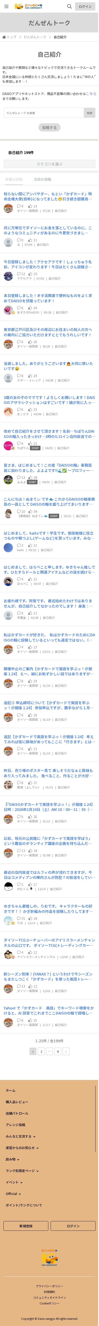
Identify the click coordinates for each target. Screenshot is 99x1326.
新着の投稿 (14, 179)
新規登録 (26, 1226)
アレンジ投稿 (15, 1124)
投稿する (49, 127)
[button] (49, 164)
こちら (91, 93)
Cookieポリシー (50, 1303)
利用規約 (49, 1292)
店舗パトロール (17, 1113)
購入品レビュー (17, 1101)
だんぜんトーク (35, 37)
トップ (11, 37)
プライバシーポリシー (49, 1286)
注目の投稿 (42, 179)
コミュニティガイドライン (49, 1297)
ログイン (85, 6)
